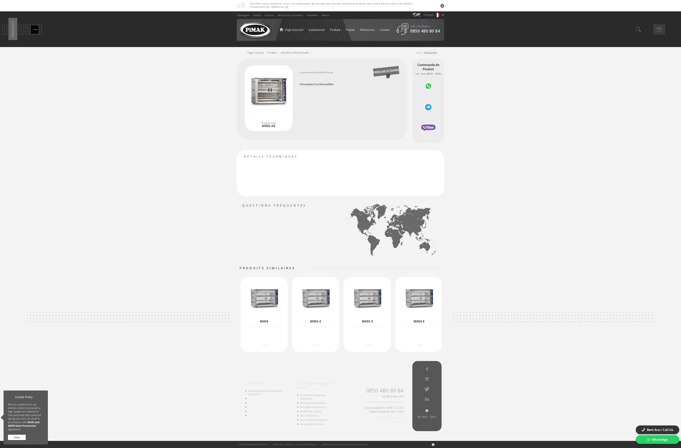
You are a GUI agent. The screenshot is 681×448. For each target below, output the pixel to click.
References (367, 29)
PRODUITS (13, 29)
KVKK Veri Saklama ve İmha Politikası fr (295, 444)
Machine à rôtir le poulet (295, 52)
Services (269, 15)
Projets (350, 29)
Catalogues (243, 15)
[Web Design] (433, 444)
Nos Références (309, 415)
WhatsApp (660, 439)
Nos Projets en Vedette (313, 420)
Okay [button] (17, 437)
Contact (385, 29)
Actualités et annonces (313, 407)
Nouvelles (312, 15)
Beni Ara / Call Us (660, 430)
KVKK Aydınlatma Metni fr (253, 444)
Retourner (430, 52)
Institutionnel (317, 29)
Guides (257, 15)
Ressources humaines (312, 403)
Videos (325, 15)
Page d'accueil (293, 29)
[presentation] (297, 268)
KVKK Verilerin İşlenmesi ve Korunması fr (345, 444)
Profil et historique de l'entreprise (312, 397)
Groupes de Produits (312, 424)
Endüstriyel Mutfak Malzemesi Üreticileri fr (265, 392)
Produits (335, 29)
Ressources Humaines (290, 15)
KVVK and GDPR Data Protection (23, 423)
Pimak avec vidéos (311, 411)
